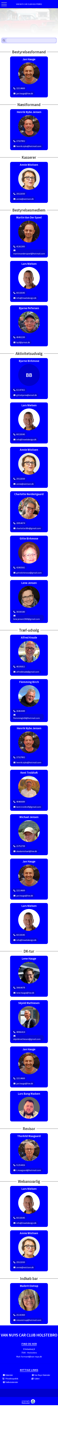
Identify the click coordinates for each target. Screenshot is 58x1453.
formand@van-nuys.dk (31, 1356)
